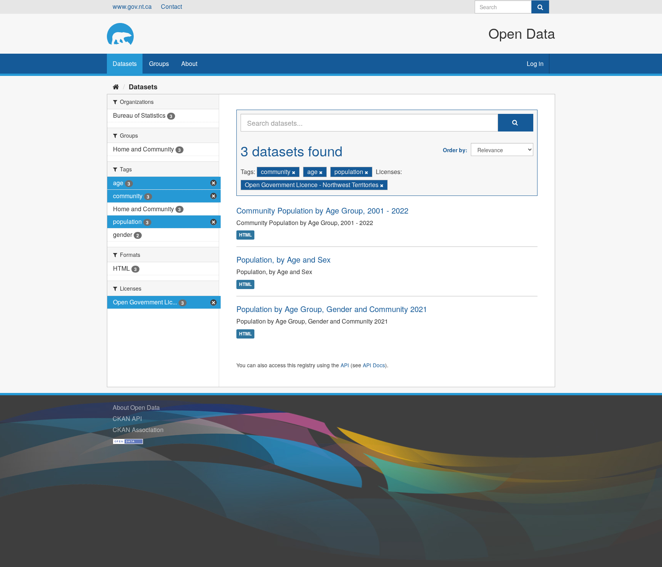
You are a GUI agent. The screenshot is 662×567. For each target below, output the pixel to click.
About (189, 63)
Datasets (125, 63)
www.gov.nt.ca (132, 6)
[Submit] (540, 6)
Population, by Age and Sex (283, 259)
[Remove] (293, 172)
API (345, 365)
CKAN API (127, 418)
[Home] (116, 86)
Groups (159, 63)
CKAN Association (138, 429)
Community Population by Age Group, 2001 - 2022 (322, 210)
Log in (535, 63)
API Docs (374, 365)
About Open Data (136, 407)
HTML (245, 235)
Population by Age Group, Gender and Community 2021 (331, 308)
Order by (454, 150)
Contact (171, 6)
